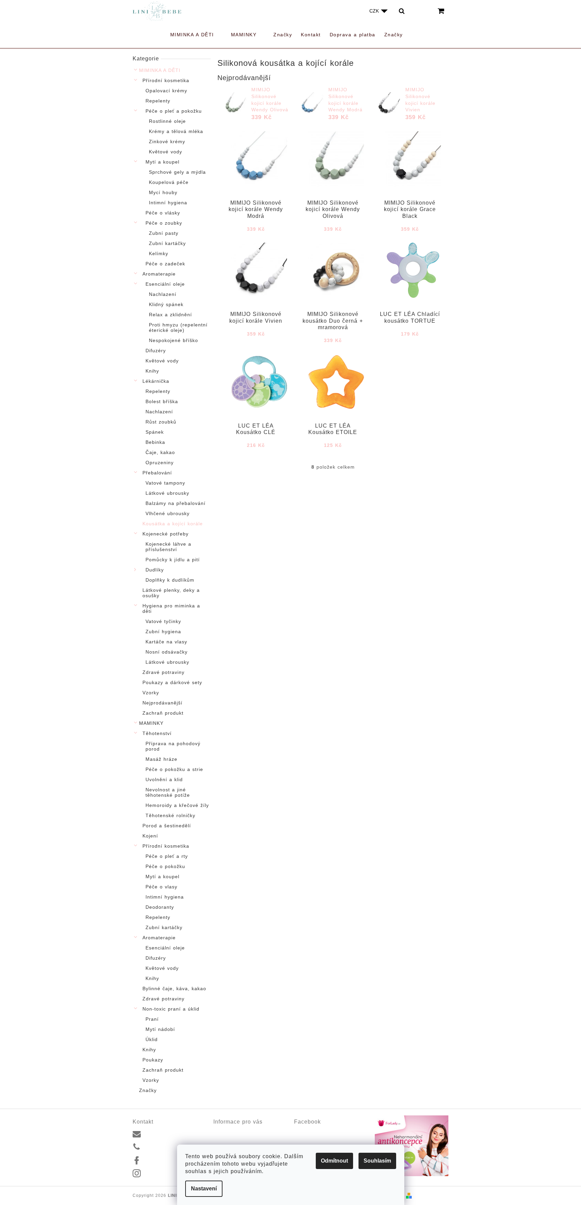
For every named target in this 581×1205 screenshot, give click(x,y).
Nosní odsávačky (167, 652)
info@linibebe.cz (163, 1133)
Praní (152, 1019)
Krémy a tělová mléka (176, 131)
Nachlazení (162, 294)
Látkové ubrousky (167, 493)
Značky (148, 1090)
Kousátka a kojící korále (172, 523)
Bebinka (155, 442)
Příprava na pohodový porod (173, 746)
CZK (374, 11)
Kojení (150, 836)
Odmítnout (334, 1161)
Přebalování (157, 472)
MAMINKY (151, 723)
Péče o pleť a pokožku (174, 111)
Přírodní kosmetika (165, 80)
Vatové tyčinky (163, 621)
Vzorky (150, 692)
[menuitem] (196, 34)
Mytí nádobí (160, 1029)
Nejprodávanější (162, 702)
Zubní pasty (163, 233)
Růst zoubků (161, 422)
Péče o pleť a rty (167, 856)
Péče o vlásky (163, 212)
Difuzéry (156, 350)
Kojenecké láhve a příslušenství (168, 546)
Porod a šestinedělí (166, 825)
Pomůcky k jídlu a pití (173, 559)
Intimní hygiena (168, 202)
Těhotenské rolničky (170, 815)
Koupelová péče (169, 182)
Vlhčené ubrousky (168, 513)
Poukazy (152, 1059)
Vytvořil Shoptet (431, 1195)
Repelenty (158, 100)
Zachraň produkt (162, 713)
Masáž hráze (161, 759)
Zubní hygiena (163, 631)
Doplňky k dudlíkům (170, 580)
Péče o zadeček (165, 263)
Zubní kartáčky (167, 243)
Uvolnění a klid (164, 779)
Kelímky (158, 253)
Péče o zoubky (164, 223)
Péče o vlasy (161, 886)
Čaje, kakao (160, 452)
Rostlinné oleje (167, 121)
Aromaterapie (159, 274)
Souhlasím (377, 1161)
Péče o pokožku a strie (174, 769)
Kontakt (221, 1131)
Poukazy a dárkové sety (172, 682)
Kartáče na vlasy (166, 641)
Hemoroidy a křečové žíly (177, 805)
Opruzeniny (160, 462)
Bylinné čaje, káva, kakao (174, 988)
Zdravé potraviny (163, 672)
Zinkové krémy (167, 141)
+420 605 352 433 (165, 1147)
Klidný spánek (166, 304)
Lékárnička (155, 381)
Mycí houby (163, 192)
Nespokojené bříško (173, 340)
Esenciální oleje (165, 284)
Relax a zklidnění (170, 314)
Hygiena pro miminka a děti (171, 608)
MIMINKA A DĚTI (159, 70)
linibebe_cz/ (158, 1173)
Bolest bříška (162, 401)
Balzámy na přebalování (176, 503)
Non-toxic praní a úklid (170, 1009)
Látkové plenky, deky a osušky (171, 592)
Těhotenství (157, 733)
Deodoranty (160, 907)
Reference (224, 1139)
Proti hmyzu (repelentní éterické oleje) (178, 327)
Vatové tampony (165, 483)
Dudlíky (155, 569)
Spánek (155, 432)
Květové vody (165, 151)
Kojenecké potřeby (165, 533)
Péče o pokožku (165, 866)
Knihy (152, 371)
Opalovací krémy (166, 90)
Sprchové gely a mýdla (177, 172)
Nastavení (204, 1188)
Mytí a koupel (162, 162)
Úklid (152, 1039)
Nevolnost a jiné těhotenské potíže (168, 792)
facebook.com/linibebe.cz (172, 1160)
